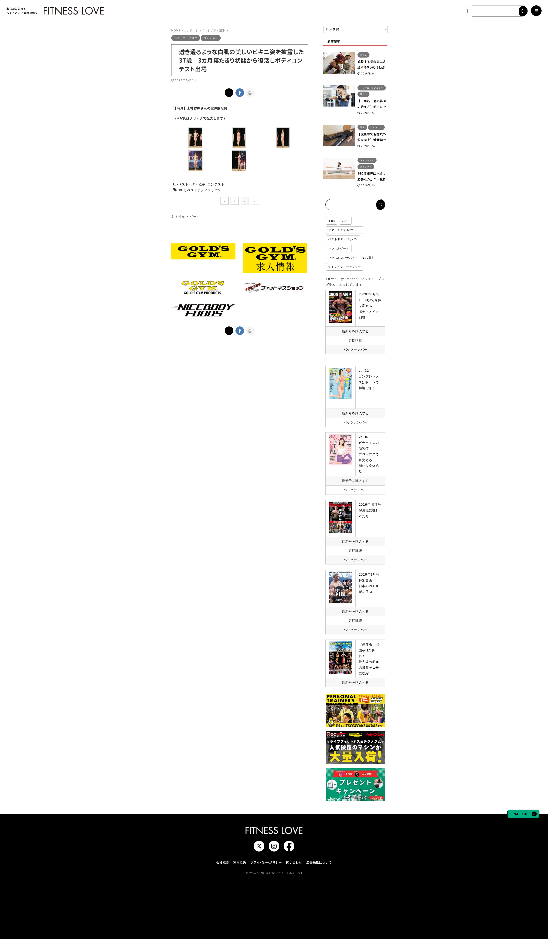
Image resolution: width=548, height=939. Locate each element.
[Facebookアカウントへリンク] (289, 849)
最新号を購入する (355, 331)
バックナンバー (355, 350)
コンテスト (216, 184)
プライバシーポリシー (266, 862)
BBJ (182, 190)
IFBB (331, 220)
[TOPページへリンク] (54, 11)
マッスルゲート (338, 248)
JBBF (345, 220)
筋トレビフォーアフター (344, 266)
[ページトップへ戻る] (523, 816)
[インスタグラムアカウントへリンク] (274, 849)
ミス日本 (368, 257)
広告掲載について (319, 862)
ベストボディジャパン (204, 190)
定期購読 (355, 340)
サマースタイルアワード (344, 230)
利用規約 (239, 862)
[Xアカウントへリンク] (259, 849)
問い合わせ (294, 862)
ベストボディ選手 (192, 184)
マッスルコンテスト (341, 257)
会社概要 (222, 862)
